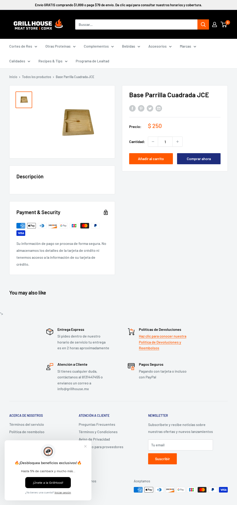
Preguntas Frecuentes (97, 424)
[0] (224, 24)
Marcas (185, 46)
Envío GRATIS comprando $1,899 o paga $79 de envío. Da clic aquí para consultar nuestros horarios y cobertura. (118, 5)
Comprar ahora (199, 158)
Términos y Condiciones (98, 431)
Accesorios (157, 46)
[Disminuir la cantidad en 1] (153, 141)
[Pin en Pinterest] (141, 108)
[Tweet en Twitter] (150, 108)
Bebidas (128, 46)
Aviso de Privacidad (94, 439)
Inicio (13, 77)
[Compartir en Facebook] (132, 108)
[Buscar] (203, 24)
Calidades (17, 61)
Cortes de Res (20, 46)
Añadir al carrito (151, 158)
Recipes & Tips (50, 61)
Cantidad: (137, 141)
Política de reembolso (26, 431)
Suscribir (162, 458)
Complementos (96, 46)
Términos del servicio (26, 424)
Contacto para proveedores (101, 446)
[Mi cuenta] (214, 24)
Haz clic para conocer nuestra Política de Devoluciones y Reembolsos (162, 342)
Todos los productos (36, 77)
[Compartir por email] (159, 108)
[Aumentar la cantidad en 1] (177, 141)
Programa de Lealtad (92, 61)
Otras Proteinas (58, 46)
